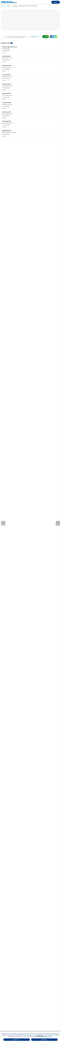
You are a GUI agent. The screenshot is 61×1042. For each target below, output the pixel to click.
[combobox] (15, 36)
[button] (34, 36)
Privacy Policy (40, 1036)
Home (2, 6)
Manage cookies (48, 1036)
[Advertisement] (30, 20)
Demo (55, 2)
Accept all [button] (15, 1039)
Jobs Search (8, 6)
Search (45, 36)
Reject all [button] (43, 1039)
